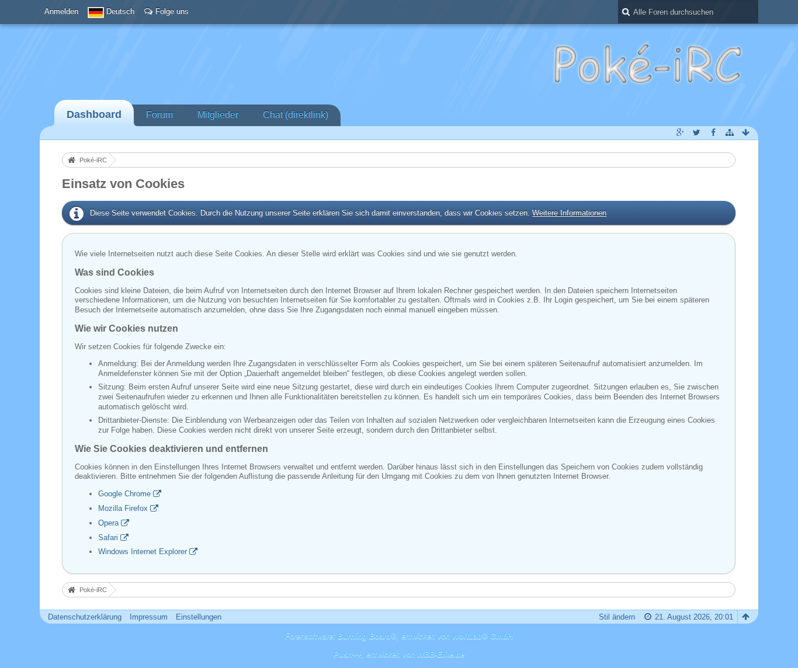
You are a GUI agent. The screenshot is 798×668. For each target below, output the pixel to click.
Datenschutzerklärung (85, 617)
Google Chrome (124, 493)
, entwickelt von (399, 654)
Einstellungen (198, 617)
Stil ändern (617, 617)
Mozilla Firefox (123, 508)
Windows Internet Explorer (142, 551)
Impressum (149, 617)
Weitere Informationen (569, 212)
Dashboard (94, 114)
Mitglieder (217, 115)
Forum (159, 115)
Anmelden (61, 11)
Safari (108, 537)
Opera (108, 523)
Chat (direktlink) (295, 115)
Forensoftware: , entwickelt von (399, 636)
